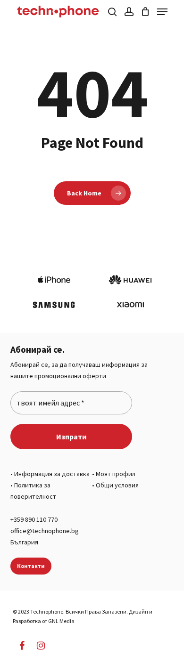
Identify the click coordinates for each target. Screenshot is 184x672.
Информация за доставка (52, 474)
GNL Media (61, 620)
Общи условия (117, 485)
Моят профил (115, 474)
